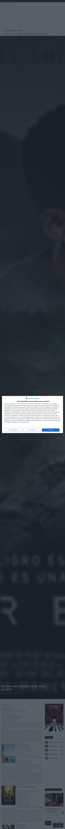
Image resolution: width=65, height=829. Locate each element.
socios (16, 403)
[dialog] (32, 414)
